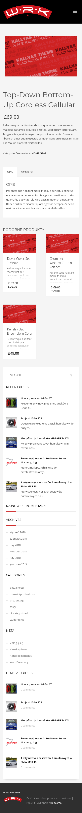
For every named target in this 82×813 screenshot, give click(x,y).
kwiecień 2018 (18, 551)
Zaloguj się (16, 643)
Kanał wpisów (18, 649)
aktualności (17, 587)
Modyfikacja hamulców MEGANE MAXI (45, 438)
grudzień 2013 (18, 564)
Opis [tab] (10, 172)
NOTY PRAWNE (11, 792)
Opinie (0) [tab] (26, 171)
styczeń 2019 (17, 532)
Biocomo (56, 803)
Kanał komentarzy (21, 655)
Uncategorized (19, 613)
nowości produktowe (22, 594)
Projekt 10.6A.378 (31, 418)
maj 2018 (15, 545)
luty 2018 (15, 558)
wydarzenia (17, 619)
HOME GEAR (39, 153)
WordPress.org (19, 662)
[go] (71, 375)
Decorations (23, 153)
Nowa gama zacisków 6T (36, 398)
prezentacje (17, 600)
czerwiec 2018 (18, 538)
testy (13, 607)
